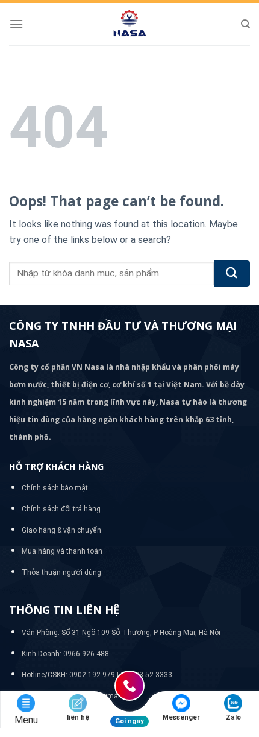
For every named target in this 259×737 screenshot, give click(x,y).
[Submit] (232, 273)
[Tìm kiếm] (245, 24)
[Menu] (16, 24)
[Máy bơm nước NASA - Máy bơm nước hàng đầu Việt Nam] (129, 24)
